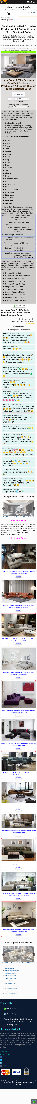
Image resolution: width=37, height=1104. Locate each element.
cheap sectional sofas (10, 973)
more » (18, 576)
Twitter (4, 1060)
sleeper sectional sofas (10, 986)
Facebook (5, 1057)
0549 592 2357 (20, 305)
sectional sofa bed (9, 968)
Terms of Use (3, 1051)
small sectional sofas (10, 983)
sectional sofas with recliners (12, 970)
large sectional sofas (10, 981)
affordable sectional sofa (11, 993)
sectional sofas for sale (10, 975)
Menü (32, 2)
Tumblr (4, 1065)
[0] (8, 14)
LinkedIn (4, 1063)
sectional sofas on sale (10, 978)
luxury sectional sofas (10, 991)
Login (33, 12)
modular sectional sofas (11, 988)
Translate (14, 20)
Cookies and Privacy (5, 1054)
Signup (28, 12)
